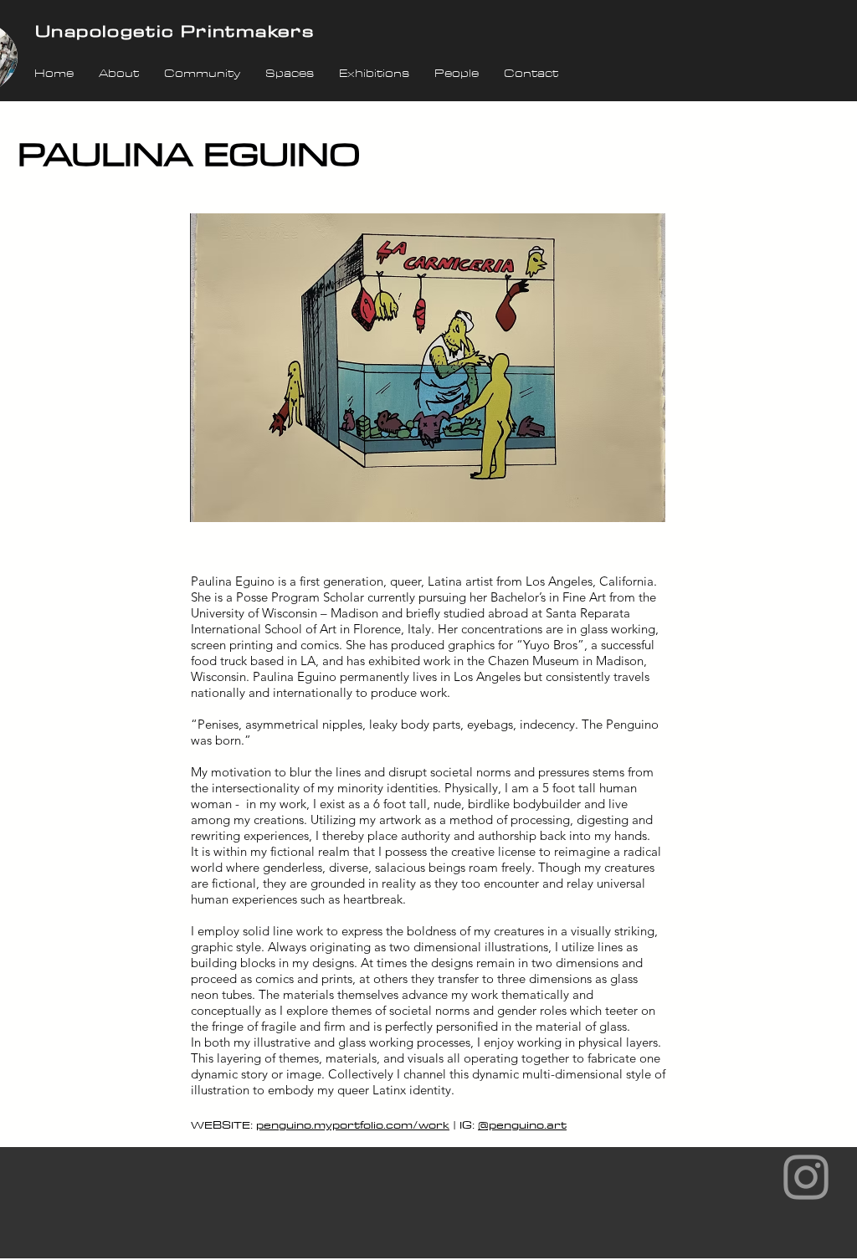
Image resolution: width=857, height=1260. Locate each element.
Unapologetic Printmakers (174, 30)
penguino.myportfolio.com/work (352, 1124)
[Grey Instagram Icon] (806, 1177)
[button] (427, 367)
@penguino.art (522, 1124)
